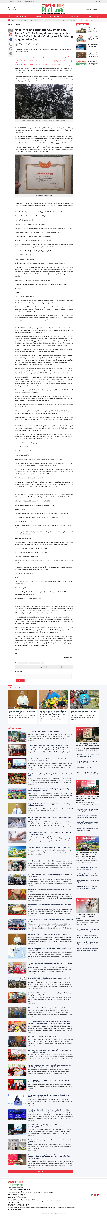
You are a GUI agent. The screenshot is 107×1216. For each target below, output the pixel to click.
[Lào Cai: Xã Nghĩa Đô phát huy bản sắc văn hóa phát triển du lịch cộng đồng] (17, 968)
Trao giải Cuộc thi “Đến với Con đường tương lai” (87, 762)
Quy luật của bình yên (84, 767)
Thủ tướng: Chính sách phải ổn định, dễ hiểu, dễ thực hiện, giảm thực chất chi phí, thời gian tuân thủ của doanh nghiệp (49, 1111)
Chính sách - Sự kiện (31, 1032)
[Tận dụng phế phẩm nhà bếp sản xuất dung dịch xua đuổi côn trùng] (87, 905)
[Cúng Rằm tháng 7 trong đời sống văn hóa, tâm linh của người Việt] (17, 778)
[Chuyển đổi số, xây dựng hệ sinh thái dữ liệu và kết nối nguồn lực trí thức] (17, 1144)
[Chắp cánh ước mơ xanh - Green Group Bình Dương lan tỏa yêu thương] (17, 924)
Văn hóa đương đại (31, 973)
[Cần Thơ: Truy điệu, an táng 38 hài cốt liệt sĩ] (17, 736)
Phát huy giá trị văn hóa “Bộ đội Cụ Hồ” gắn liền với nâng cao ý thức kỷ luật (87, 798)
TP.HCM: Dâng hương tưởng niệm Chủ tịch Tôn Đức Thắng (48, 745)
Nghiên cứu (11, 707)
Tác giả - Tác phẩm (85, 729)
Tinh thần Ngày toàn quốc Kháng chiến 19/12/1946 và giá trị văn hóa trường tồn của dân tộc (87, 816)
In (63, 667)
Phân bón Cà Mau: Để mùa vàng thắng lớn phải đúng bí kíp (49, 847)
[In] (10, 48)
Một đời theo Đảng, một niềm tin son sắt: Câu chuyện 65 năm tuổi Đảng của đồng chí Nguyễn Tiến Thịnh (49, 1066)
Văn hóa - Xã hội (31, 740)
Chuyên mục (95, 9)
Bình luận (10, 30)
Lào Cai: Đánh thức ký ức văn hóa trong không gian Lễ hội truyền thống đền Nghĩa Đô (86, 854)
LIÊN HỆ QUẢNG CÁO (59, 1214)
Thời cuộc (29, 812)
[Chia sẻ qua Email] (10, 44)
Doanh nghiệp (30, 930)
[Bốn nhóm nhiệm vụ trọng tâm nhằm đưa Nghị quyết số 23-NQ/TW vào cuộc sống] (17, 1099)
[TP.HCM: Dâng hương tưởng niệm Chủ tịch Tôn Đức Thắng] (17, 750)
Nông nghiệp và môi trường (33, 958)
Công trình (81, 782)
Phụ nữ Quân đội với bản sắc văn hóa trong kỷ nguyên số (87, 829)
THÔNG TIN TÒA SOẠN (47, 1214)
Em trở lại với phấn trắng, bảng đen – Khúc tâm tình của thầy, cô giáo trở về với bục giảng (87, 773)
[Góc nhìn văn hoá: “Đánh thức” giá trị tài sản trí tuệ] (84, 699)
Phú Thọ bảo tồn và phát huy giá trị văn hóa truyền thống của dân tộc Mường (87, 943)
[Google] (95, 1195)
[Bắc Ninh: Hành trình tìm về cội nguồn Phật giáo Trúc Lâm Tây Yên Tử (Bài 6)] (17, 879)
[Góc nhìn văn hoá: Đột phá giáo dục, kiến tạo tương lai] (22, 699)
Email (9, 9)
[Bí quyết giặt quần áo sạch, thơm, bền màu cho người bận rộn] (17, 865)
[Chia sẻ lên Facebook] (10, 39)
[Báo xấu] (10, 53)
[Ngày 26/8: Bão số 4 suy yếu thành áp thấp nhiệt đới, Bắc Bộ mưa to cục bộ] (17, 953)
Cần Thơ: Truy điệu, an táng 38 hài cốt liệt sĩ (43, 732)
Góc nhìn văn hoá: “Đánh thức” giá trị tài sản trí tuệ (83, 712)
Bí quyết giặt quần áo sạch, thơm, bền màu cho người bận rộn (50, 861)
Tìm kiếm (88, 9)
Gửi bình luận (20, 680)
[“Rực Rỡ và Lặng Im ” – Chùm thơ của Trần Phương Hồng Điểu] (87, 734)
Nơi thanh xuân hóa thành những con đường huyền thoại (48, 1008)
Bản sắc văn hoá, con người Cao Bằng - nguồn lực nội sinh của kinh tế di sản (88, 936)
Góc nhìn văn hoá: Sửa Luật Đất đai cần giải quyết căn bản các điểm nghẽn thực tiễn (87, 887)
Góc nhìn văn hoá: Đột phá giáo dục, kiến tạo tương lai (22, 712)
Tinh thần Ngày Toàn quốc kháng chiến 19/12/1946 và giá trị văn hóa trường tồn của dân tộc (87, 810)
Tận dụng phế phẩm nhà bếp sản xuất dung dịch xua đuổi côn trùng (87, 916)
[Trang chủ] (10, 16)
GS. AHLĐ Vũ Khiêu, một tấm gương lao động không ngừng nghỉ (41, 20)
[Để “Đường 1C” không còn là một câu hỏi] (17, 1041)
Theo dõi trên (63, 45)
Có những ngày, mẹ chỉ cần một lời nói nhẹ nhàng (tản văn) (88, 755)
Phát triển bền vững (31, 856)
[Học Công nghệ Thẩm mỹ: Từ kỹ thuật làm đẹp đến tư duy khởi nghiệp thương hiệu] (17, 822)
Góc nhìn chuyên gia (31, 943)
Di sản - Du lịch (30, 769)
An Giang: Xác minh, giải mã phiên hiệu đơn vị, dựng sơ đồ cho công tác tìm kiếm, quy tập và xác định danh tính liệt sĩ (49, 1022)
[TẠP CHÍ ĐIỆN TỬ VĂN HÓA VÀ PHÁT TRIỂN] (53, 8)
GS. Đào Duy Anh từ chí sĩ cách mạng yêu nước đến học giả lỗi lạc (74, 20)
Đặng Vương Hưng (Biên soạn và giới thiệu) (30, 44)
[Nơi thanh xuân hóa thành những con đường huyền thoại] (17, 1012)
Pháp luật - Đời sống (31, 915)
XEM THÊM (40, 1171)
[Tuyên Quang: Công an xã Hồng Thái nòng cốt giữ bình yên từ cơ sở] (17, 909)
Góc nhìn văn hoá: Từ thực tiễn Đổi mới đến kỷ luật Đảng (88, 930)
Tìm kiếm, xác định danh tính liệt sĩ (34, 900)
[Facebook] (92, 1195)
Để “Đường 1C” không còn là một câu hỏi (42, 1036)
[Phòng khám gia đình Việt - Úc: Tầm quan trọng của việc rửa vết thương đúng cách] (17, 837)
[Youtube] (98, 1195)
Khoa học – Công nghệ (32, 1150)
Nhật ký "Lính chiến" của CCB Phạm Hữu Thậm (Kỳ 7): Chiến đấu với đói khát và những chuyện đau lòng (43, 65)
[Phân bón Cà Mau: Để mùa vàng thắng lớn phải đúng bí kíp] (17, 852)
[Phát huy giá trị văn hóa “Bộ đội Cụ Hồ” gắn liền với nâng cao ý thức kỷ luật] (87, 787)
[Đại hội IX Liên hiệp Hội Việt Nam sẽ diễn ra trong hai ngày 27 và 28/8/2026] (17, 1129)
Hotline (14, 9)
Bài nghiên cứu (83, 900)
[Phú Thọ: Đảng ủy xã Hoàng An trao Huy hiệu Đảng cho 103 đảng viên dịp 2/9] (17, 1084)
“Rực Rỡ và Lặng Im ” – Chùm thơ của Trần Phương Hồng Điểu (87, 744)
